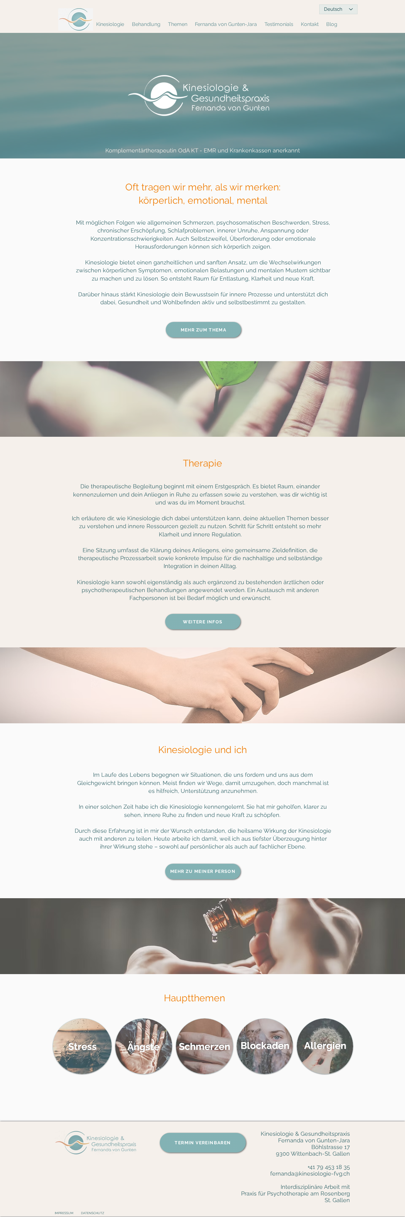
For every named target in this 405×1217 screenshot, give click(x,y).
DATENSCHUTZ (92, 1213)
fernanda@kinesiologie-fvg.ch (310, 1173)
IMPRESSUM (64, 1213)
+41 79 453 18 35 (329, 1167)
